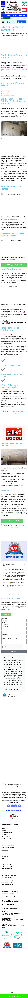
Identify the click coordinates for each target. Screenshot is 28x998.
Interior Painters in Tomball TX (12, 28)
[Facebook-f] (12, 806)
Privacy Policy (18, 992)
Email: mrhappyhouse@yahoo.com (11, 908)
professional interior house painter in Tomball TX (13, 313)
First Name (4, 618)
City (2, 630)
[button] (3, 22)
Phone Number (5, 634)
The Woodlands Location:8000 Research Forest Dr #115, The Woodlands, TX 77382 (11, 913)
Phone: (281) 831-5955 (8, 904)
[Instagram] (15, 806)
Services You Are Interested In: (9, 638)
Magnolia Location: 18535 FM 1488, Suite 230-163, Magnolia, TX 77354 (13, 926)
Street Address (5, 626)
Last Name (4, 622)
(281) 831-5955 (5, 606)
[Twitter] (19, 806)
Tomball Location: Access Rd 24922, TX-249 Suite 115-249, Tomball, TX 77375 (12, 919)
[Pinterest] (8, 806)
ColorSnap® (12, 259)
